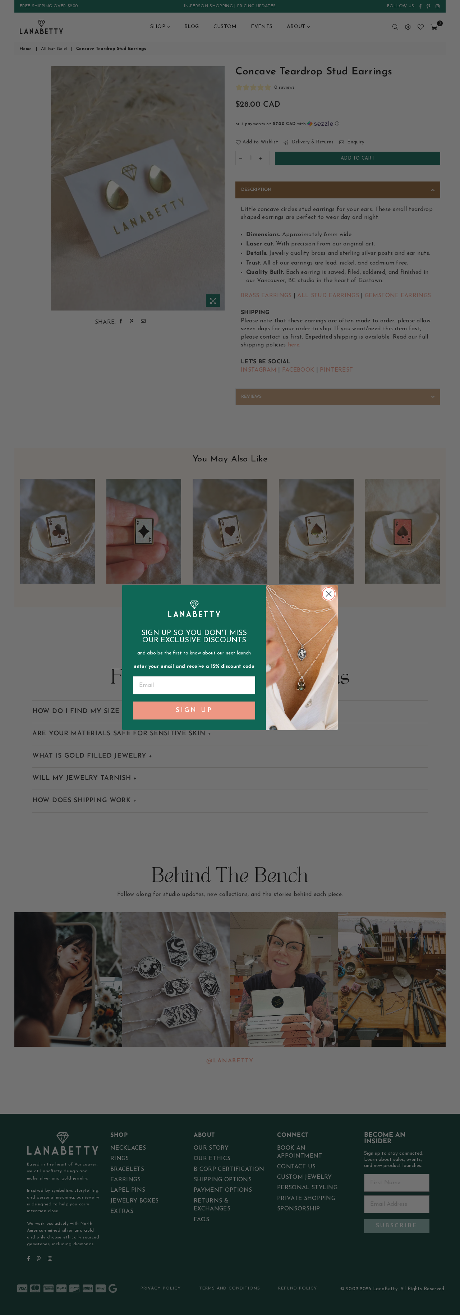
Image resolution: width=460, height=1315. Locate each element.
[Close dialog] (328, 594)
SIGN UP (194, 710)
